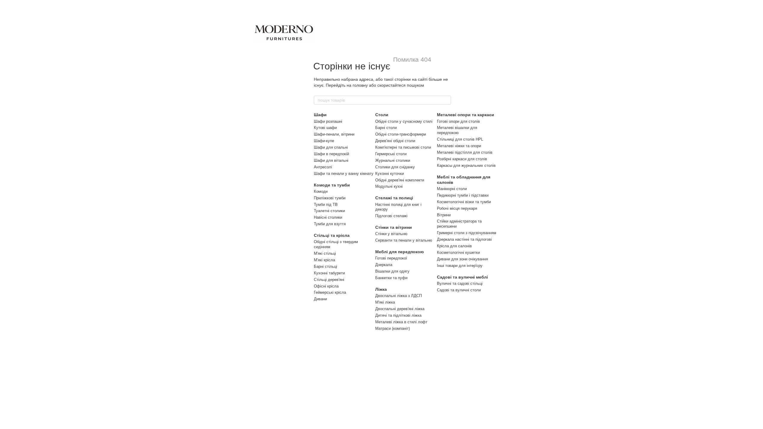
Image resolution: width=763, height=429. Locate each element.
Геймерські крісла (330, 292)
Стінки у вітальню (391, 233)
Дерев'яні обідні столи (395, 141)
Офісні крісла (326, 286)
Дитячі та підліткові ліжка (398, 315)
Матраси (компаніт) (392, 328)
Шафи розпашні (328, 121)
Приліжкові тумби (329, 198)
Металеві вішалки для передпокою (457, 130)
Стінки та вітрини (393, 227)
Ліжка (381, 289)
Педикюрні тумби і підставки (462, 195)
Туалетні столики (329, 211)
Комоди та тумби (332, 185)
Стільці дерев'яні (329, 279)
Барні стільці (325, 266)
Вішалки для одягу (392, 271)
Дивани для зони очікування (462, 259)
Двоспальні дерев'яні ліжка (399, 309)
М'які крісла (324, 260)
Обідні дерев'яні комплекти (399, 180)
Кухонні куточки (389, 173)
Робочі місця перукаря (457, 208)
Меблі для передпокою (399, 251)
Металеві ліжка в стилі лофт (401, 322)
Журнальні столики (392, 160)
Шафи (320, 114)
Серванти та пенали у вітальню (403, 240)
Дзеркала (383, 264)
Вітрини (444, 215)
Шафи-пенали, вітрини (334, 134)
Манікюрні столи (452, 188)
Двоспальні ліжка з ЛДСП (398, 295)
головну (360, 85)
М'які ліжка (385, 302)
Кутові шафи (325, 127)
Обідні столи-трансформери (400, 134)
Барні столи (386, 127)
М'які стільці (325, 253)
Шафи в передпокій (331, 154)
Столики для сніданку (395, 167)
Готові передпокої (391, 258)
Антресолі (323, 167)
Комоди (321, 191)
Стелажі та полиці (394, 197)
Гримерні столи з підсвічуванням (466, 233)
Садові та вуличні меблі (462, 277)
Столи (381, 114)
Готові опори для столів (458, 121)
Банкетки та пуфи (391, 278)
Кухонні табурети (329, 273)
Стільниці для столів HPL (460, 139)
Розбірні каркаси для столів (462, 159)
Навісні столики (328, 217)
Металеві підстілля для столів (464, 152)
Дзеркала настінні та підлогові (464, 239)
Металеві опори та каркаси (465, 114)
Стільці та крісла (332, 235)
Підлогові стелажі (391, 216)
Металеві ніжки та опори (459, 146)
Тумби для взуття (330, 224)
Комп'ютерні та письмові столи (403, 147)
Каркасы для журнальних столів (466, 165)
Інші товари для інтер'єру (460, 265)
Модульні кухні (389, 186)
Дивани (320, 299)
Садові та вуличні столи (459, 290)
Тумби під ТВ (326, 204)
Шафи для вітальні (331, 160)
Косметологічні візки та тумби (464, 202)
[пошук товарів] (446, 100)
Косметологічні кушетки (458, 252)
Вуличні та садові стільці (460, 283)
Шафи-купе (324, 141)
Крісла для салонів (454, 246)
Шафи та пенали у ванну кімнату (343, 173)
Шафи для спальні (331, 147)
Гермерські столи (391, 154)
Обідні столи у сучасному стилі (403, 121)
